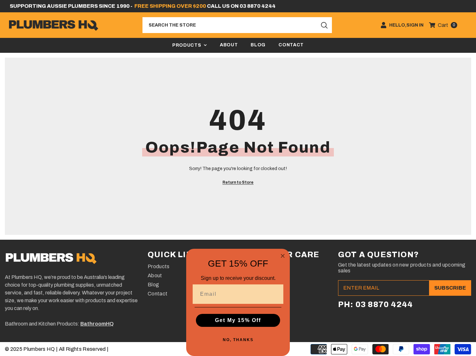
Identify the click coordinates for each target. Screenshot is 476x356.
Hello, (397, 25)
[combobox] (230, 25)
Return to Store (238, 182)
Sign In (415, 25)
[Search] (237, 25)
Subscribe (450, 288)
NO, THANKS (238, 340)
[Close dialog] (283, 256)
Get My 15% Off (238, 320)
